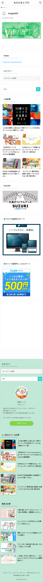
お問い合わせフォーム (33, 572)
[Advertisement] (21, 325)
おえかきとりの (21, 3)
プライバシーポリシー (18, 572)
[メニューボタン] (2, 2)
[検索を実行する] (38, 89)
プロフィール (21, 423)
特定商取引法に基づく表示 (21, 575)
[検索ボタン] (40, 2)
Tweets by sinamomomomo (12, 62)
